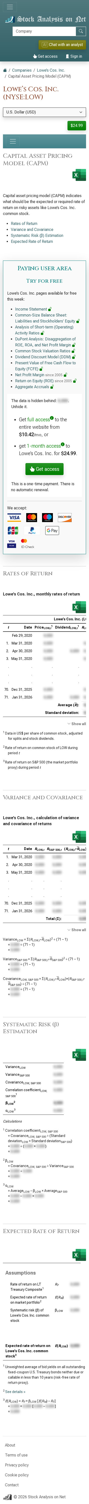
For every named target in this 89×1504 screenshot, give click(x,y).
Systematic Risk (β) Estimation (37, 235)
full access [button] (38, 420)
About (10, 1445)
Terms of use (16, 1455)
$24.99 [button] (77, 125)
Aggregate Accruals (32, 386)
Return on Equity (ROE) (43, 380)
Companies (22, 70)
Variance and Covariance (32, 229)
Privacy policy (17, 1465)
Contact (12, 1485)
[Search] (81, 31)
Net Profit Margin (39, 375)
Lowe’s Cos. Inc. (51, 70)
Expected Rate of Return (32, 241)
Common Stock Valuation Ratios (43, 351)
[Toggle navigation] (10, 7)
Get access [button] (47, 469)
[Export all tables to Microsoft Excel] (79, 175)
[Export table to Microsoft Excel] (79, 607)
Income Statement (31, 309)
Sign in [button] (75, 56)
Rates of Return (24, 223)
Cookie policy (17, 1475)
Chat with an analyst (63, 44)
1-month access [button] (44, 446)
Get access (47, 56)
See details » (15, 1392)
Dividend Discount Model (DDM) (43, 357)
